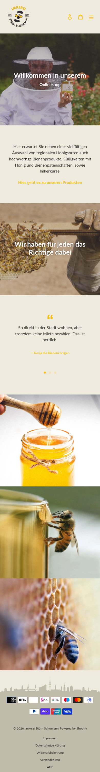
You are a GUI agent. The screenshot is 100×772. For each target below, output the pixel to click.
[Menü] (91, 16)
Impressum (50, 738)
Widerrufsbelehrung (50, 752)
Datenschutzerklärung (50, 745)
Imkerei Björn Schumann (42, 728)
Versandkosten (50, 760)
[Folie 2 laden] (50, 372)
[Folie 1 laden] (44, 372)
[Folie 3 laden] (55, 372)
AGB (50, 767)
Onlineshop (50, 84)
